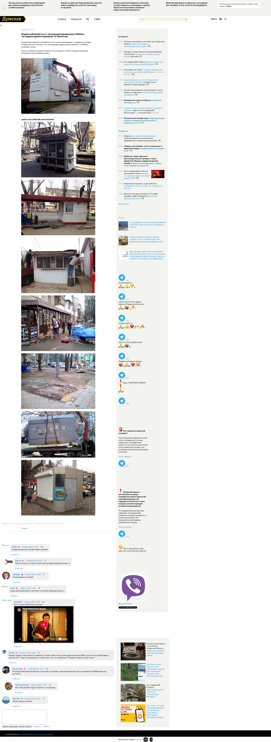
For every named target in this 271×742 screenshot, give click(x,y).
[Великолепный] (9, 689)
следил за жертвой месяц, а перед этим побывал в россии (142, 164)
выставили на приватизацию (144, 136)
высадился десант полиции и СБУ (144, 149)
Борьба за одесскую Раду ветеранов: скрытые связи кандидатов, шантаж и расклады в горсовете (81, 5)
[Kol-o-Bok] (7, 600)
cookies (139, 739)
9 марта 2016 (25, 30)
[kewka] (5, 545)
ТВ (87, 19)
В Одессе (128, 136)
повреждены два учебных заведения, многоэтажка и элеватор (144, 120)
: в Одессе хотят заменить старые (140, 83)
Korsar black (17, 669)
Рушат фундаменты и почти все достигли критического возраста (141, 81)
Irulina (12, 653)
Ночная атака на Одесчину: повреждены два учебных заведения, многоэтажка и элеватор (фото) (27, 5)
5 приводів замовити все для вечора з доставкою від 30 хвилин (143, 71)
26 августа (123, 131)
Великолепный (22, 685)
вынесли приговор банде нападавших (143, 93)
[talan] (5, 586)
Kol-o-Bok (18, 602)
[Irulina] (4, 653)
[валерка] (6, 579)
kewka (14, 547)
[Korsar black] (6, 673)
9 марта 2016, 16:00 (27, 653)
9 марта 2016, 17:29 (39, 685)
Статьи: (122, 218)
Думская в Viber (125, 604)
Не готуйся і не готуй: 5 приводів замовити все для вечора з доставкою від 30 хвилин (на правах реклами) (155, 711)
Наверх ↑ (24, 528)
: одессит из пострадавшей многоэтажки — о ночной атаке (140, 111)
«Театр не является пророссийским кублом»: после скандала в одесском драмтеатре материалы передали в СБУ (146, 239)
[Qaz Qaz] (6, 703)
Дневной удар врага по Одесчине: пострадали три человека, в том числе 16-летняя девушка (186, 4)
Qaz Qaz (16, 698)
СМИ (97, 19)
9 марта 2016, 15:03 (32, 602)
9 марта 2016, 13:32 (30, 547)
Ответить (15, 554)
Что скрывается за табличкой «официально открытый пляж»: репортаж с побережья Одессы (148, 224)
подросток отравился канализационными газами (136, 45)
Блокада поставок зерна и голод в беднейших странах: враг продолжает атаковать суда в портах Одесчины (156, 670)
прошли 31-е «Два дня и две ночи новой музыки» (137, 175)
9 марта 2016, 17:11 (36, 669)
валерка (16, 574)
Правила (37, 726)
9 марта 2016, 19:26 (32, 698)
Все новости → (125, 204)
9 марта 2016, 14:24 (28, 588)
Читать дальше (125, 456)
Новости (76, 19)
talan (12, 588)
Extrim (18, 560)
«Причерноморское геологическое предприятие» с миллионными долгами (140, 139)
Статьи (62, 19)
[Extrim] (9, 565)
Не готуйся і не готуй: (133, 70)
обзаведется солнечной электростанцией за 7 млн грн (143, 187)
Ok (145, 739)
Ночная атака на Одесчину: (136, 118)
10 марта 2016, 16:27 (34, 560)
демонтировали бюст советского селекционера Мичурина (144, 63)
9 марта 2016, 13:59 (33, 574)
